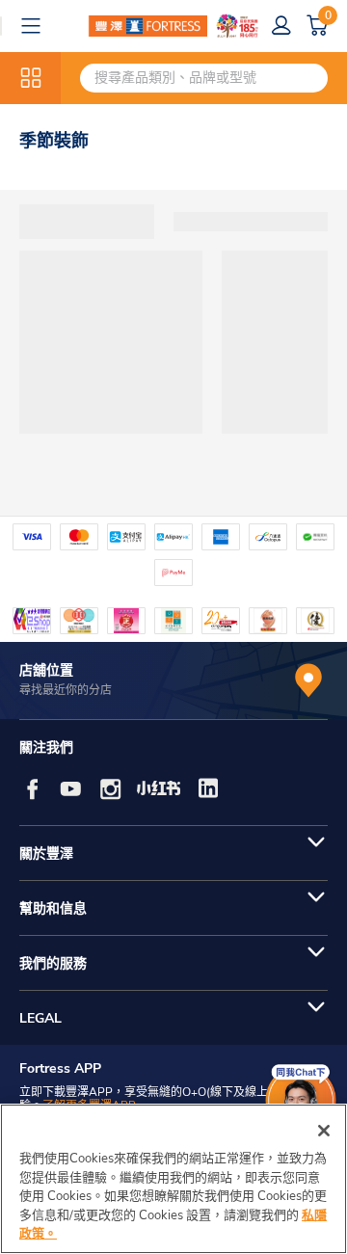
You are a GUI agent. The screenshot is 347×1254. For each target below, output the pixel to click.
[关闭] (324, 1130)
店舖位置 (46, 670)
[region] (173, 1179)
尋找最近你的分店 (65, 690)
